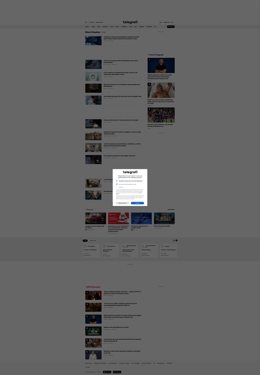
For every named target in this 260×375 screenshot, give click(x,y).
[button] (130, 187)
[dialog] (130, 187)
